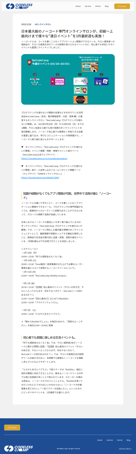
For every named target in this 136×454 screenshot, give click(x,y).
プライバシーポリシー (125, 448)
